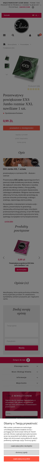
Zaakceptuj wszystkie (21, 459)
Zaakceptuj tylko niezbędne (21, 446)
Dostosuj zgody (21, 452)
